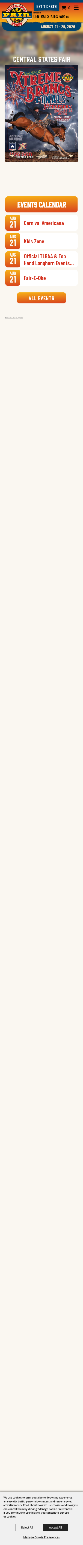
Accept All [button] (55, 1527)
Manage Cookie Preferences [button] (41, 1537)
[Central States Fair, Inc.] (17, 15)
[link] (46, 6)
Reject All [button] (27, 1527)
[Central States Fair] (51, 15)
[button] (11, 155)
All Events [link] (41, 298)
